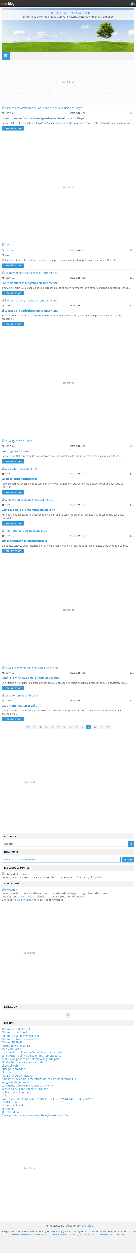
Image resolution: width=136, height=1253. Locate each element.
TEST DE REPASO (12, 1112)
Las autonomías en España (19, 705)
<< (27, 727)
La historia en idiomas (15, 1092)
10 (95, 727)
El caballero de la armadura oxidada (24, 1062)
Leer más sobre (13, 128)
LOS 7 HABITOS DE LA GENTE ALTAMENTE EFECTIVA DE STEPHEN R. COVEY (47, 1099)
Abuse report (117, 1231)
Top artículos (89, 1231)
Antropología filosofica (16, 1046)
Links (5, 1095)
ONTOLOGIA (9, 1102)
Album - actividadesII (14, 1032)
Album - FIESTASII (12, 1042)
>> (108, 727)
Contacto (103, 1231)
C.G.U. (130, 1231)
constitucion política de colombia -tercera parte (31, 1055)
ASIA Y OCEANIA (11, 1049)
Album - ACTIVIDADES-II (16, 1029)
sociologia (8, 1109)
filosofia (6, 1072)
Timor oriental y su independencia (24, 541)
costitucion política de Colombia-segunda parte (31, 1059)
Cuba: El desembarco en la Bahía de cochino (31, 678)
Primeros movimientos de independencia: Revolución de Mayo (43, 118)
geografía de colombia (16, 1082)
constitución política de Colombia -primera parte (32, 1052)
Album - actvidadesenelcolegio (21, 1036)
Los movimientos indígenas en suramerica (30, 283)
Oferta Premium (59, 1234)
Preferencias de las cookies (111, 1234)
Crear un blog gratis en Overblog (65, 1231)
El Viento (7, 255)
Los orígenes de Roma (16, 451)
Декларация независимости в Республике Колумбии (35, 1115)
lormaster (26, 900)
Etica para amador (13, 1069)
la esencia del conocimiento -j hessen (25, 1089)
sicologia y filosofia (13, 1105)
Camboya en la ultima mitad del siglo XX (28, 510)
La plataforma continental (19, 479)
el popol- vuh (10, 1065)
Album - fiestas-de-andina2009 (20, 1039)
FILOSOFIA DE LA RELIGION (18, 1075)
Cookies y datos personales (82, 1234)
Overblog (87, 1225)
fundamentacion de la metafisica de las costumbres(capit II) (39, 1079)
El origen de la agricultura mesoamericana (30, 310)
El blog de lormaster (68, 13)
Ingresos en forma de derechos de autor (29, 1234)
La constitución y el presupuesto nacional (28, 1085)
